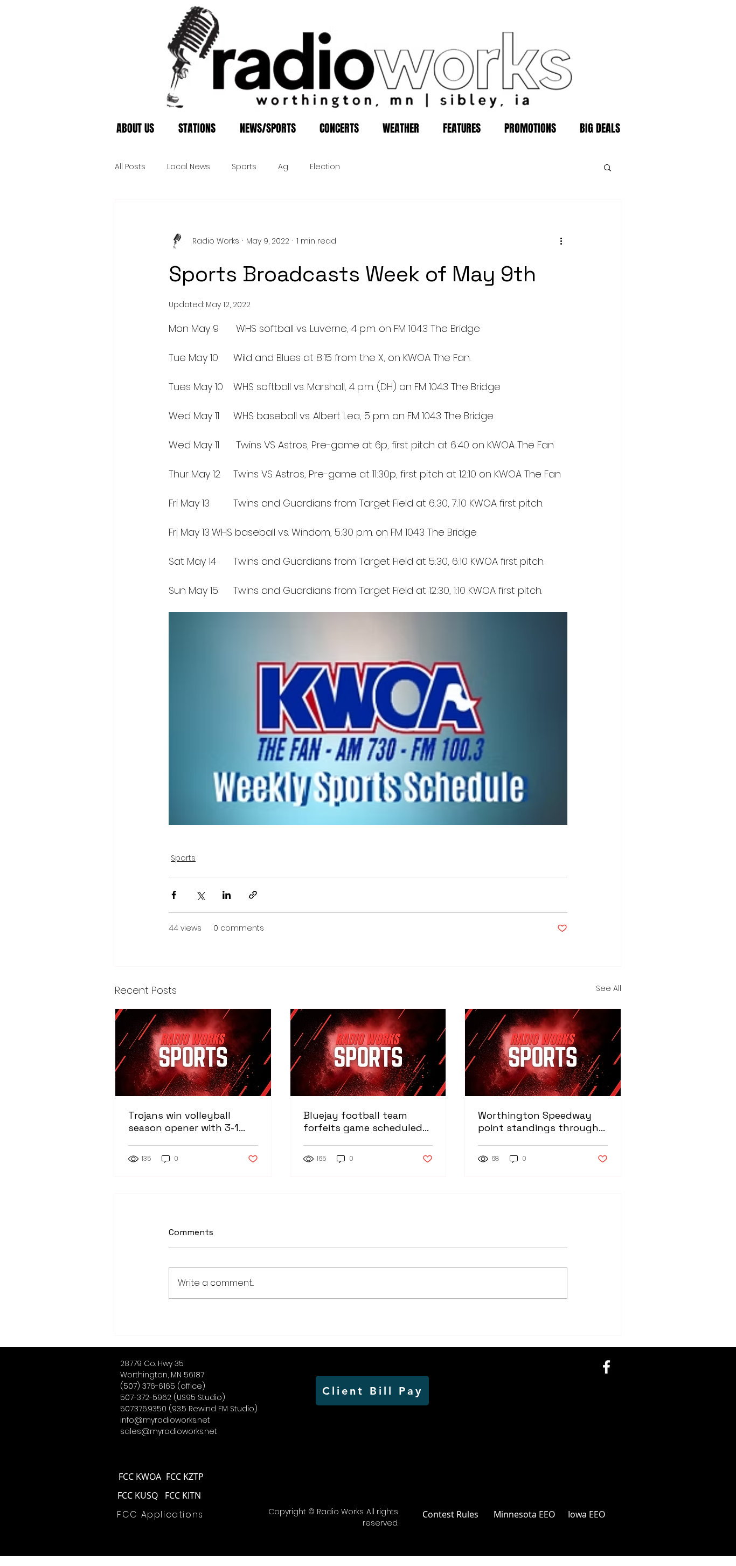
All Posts (130, 167)
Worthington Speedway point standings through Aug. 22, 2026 (538, 1121)
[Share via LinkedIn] (226, 895)
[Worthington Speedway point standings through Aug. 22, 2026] (543, 1052)
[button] (607, 167)
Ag (283, 167)
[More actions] (560, 240)
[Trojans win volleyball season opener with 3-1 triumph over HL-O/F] (193, 1052)
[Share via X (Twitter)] (200, 895)
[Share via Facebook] (174, 895)
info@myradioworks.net (165, 1420)
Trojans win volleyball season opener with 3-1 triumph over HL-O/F (183, 1121)
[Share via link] (253, 895)
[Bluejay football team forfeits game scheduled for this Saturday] (368, 1052)
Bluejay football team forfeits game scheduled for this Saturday (362, 1121)
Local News (188, 167)
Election (325, 167)
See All (608, 988)
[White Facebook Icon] (606, 1367)
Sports (244, 167)
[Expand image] (368, 718)
